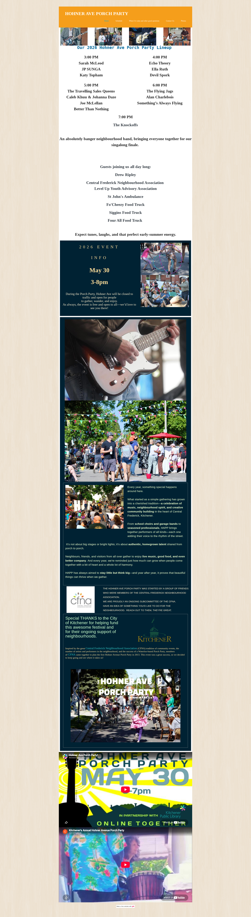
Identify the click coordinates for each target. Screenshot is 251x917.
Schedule (119, 21)
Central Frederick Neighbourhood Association (111, 648)
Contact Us (170, 21)
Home (106, 21)
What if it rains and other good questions (144, 21)
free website (125, 906)
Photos (183, 21)
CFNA (71, 654)
